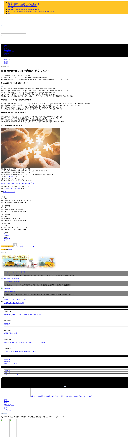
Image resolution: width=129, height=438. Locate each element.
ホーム (10, 2)
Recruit (6, 48)
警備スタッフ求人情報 (13, 188)
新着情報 (7, 361)
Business (6, 46)
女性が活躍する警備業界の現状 (14, 303)
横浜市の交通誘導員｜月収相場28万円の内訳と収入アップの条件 (24, 342)
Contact (6, 53)
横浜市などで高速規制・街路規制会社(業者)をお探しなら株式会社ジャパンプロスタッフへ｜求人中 (62, 396)
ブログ (10, 13)
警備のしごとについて (11, 363)
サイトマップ (8, 56)
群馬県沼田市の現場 (10, 333)
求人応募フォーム (10, 176)
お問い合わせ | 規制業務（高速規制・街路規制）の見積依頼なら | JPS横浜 (31, 11)
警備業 (6, 63)
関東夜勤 (7, 324)
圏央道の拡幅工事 (9, 291)
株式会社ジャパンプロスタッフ (27, 246)
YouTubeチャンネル (9, 192)
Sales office (7, 50)
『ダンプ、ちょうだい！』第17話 (14, 272)
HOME (6, 45)
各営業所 (10, 7)
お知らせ (7, 359)
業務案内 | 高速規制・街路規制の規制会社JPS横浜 (23, 4)
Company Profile (9, 51)
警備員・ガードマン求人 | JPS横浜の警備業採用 (22, 6)
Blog (5, 54)
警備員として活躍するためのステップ (16, 299)
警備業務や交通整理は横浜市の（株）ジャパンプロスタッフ (20, 183)
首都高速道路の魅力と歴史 (12, 281)
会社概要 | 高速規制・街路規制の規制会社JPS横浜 (23, 9)
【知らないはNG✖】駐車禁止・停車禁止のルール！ (20, 351)
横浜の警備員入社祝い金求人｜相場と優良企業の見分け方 (22, 315)
